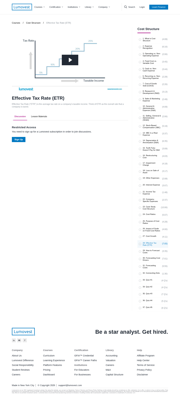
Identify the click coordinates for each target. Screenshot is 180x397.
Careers (16, 374)
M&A (108, 370)
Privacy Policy (144, 370)
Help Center (143, 360)
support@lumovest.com (70, 385)
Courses (38, 7)
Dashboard (49, 374)
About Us (17, 355)
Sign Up (18, 139)
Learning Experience (54, 360)
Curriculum (49, 355)
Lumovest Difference (23, 360)
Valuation (110, 360)
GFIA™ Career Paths (85, 360)
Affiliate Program (145, 355)
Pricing (46, 370)
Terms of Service (146, 365)
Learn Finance (159, 7)
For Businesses (82, 374)
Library (88, 7)
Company (103, 7)
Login (142, 7)
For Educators (81, 370)
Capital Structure (114, 374)
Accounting (111, 355)
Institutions (73, 7)
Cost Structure (33, 23)
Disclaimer (142, 374)
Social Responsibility (23, 365)
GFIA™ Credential (84, 355)
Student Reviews (21, 370)
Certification (55, 7)
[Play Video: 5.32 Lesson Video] (70, 60)
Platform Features (52, 365)
